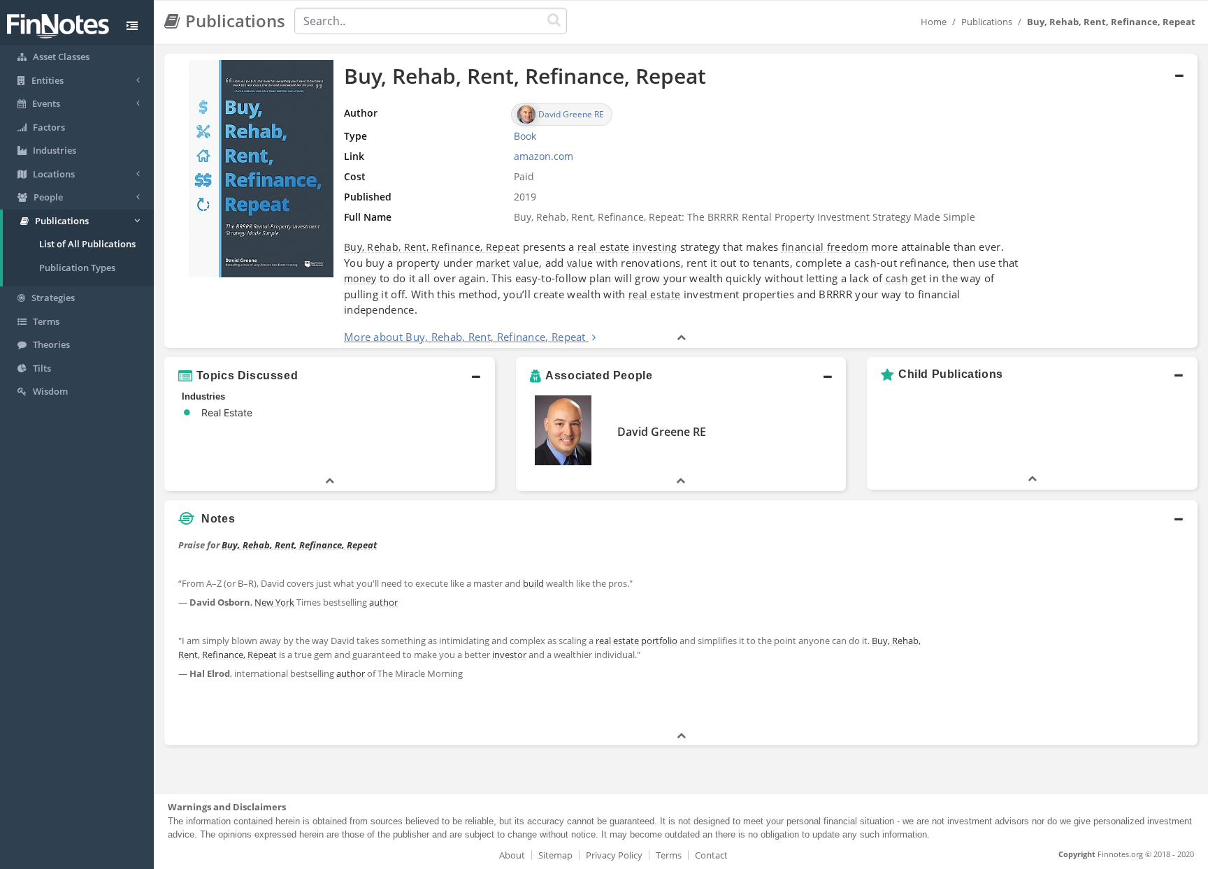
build (533, 583)
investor (509, 654)
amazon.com (543, 156)
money (360, 278)
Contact (711, 855)
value (526, 263)
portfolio (659, 640)
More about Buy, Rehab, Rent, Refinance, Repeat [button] (465, 337)
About (512, 855)
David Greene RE (661, 431)
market (493, 263)
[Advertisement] (1066, 631)
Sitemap (555, 855)
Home (934, 21)
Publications (986, 21)
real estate (603, 247)
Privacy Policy (614, 855)
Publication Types (77, 267)
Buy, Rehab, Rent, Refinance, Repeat (432, 247)
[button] (681, 201)
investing (655, 247)
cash (865, 263)
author (383, 602)
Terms (669, 855)
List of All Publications (87, 244)
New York (274, 602)
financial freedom (825, 247)
